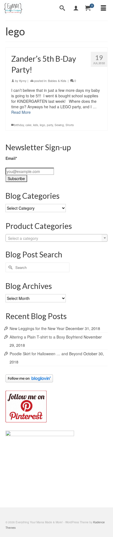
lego (42, 125)
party (50, 125)
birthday (19, 125)
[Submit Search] (9, 267)
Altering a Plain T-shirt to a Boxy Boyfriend (46, 337)
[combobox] (56, 238)
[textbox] (56, 238)
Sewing (59, 125)
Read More (21, 112)
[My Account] (76, 8)
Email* (11, 158)
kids (35, 125)
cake (29, 125)
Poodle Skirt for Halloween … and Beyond (46, 353)
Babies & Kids (57, 80)
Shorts (70, 125)
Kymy (23, 80)
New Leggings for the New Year (37, 328)
